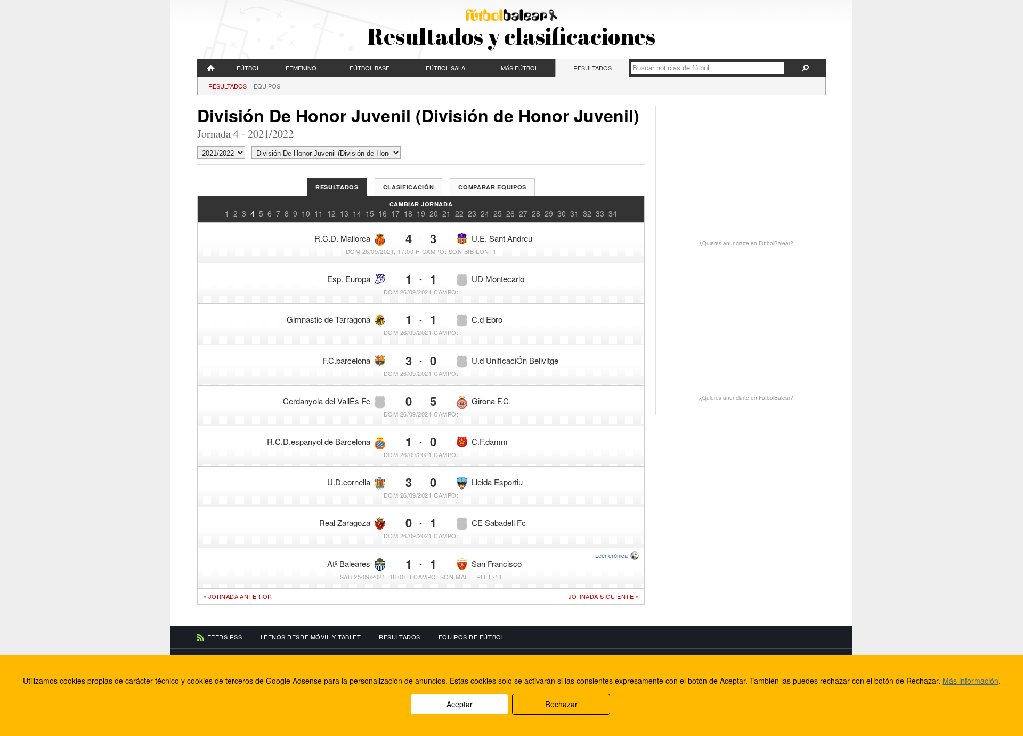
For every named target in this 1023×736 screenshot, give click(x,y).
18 (408, 213)
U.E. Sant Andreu (502, 238)
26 (510, 213)
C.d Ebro (487, 319)
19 (421, 213)
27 (523, 213)
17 (395, 213)
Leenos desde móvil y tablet (311, 637)
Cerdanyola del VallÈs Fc (326, 400)
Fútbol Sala (445, 67)
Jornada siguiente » (604, 597)
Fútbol (248, 67)
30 (561, 213)
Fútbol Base (369, 67)
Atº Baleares (348, 563)
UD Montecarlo (498, 278)
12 (331, 213)
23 (472, 213)
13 (344, 213)
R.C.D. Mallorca (342, 238)
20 (433, 213)
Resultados (592, 67)
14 (357, 213)
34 (612, 213)
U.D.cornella (348, 481)
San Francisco (497, 563)
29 (549, 213)
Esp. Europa (348, 278)
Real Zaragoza (344, 522)
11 (318, 213)
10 (306, 213)
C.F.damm (490, 441)
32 (587, 213)
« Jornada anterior (237, 596)
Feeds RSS (224, 637)
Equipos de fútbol (472, 637)
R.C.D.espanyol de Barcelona (318, 441)
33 (600, 213)
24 (485, 213)
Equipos (267, 86)
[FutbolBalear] (211, 68)
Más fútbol (519, 67)
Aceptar (459, 704)
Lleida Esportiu (497, 481)
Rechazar (561, 704)
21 (446, 213)
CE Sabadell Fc (499, 522)
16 (382, 213)
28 (536, 213)
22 (459, 213)
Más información (970, 680)
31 (574, 213)
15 (370, 213)
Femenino (301, 67)
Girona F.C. (491, 400)
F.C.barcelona (346, 360)
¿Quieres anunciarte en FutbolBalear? (746, 243)
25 (497, 213)
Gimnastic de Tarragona (328, 319)
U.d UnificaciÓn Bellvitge (515, 360)
